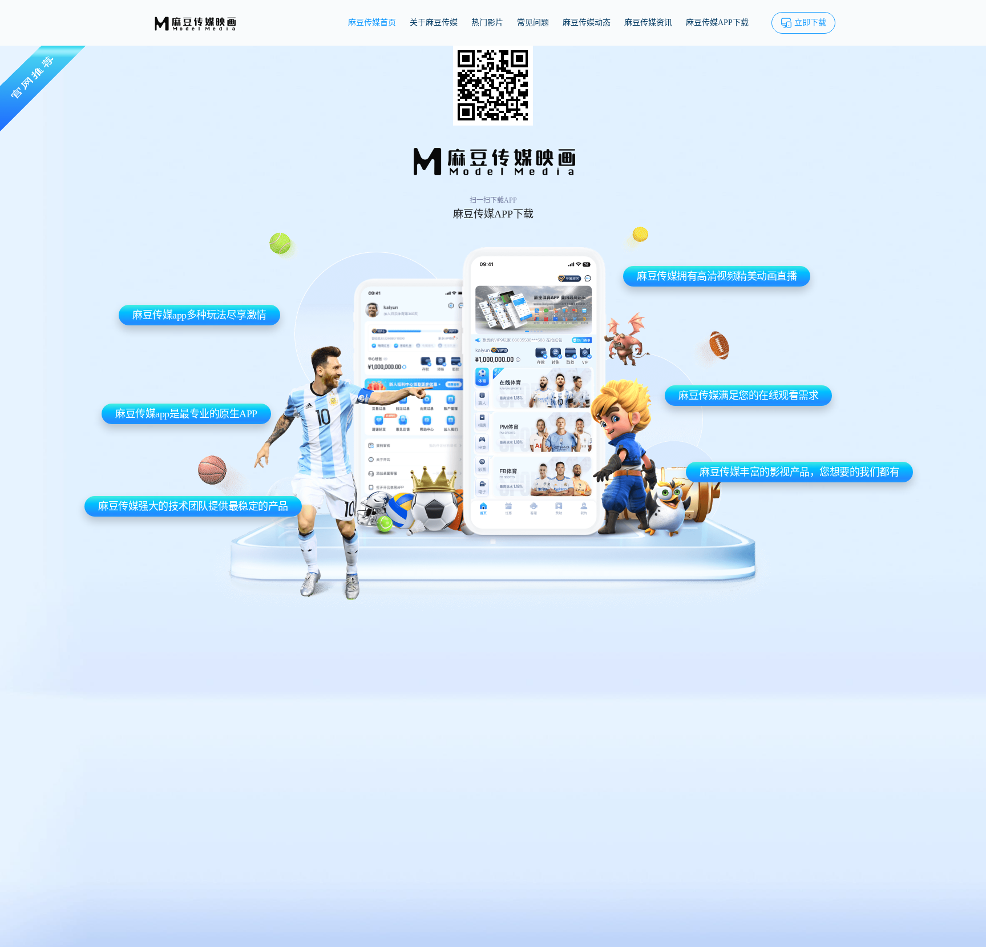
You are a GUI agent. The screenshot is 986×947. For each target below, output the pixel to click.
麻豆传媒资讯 (648, 22)
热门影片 (487, 22)
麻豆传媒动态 (587, 22)
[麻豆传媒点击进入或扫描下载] (493, 85)
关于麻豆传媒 (434, 22)
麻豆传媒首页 (372, 22)
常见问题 (533, 22)
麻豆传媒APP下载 (717, 22)
